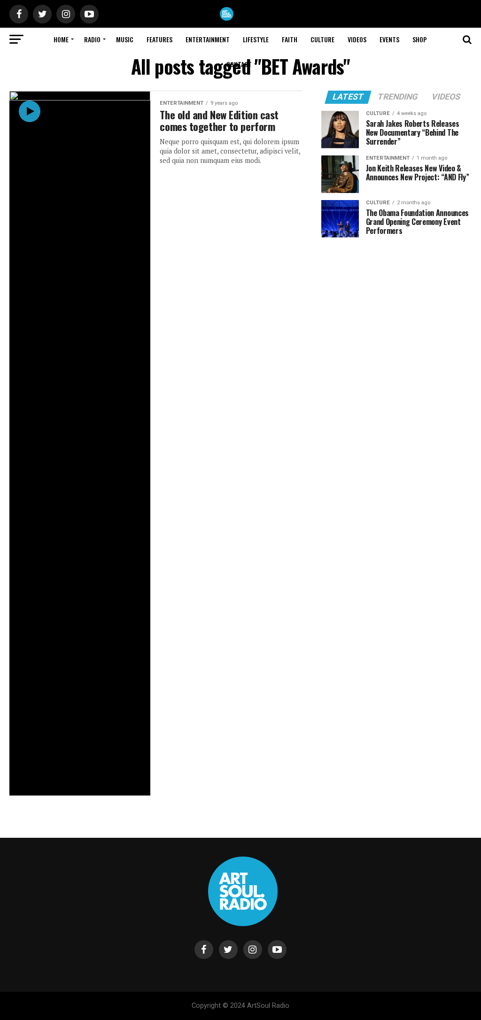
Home (61, 39)
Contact (239, 64)
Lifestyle (256, 39)
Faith (289, 39)
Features (159, 39)
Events (389, 39)
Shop (419, 39)
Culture (322, 39)
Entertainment (208, 39)
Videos (357, 39)
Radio (92, 39)
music (124, 39)
